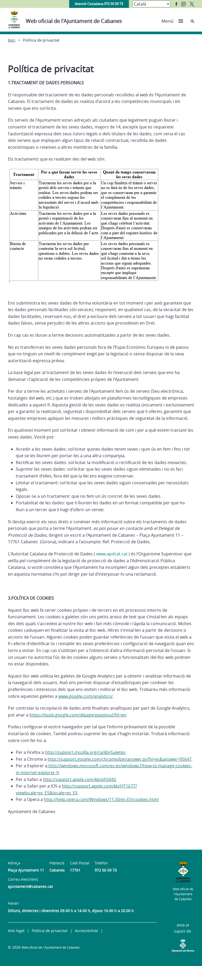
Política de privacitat (50, 930)
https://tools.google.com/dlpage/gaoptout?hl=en (77, 715)
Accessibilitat (86, 930)
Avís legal (16, 930)
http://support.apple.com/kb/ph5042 (79, 779)
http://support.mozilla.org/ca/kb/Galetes (85, 752)
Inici (11, 40)
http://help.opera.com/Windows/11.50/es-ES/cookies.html (101, 799)
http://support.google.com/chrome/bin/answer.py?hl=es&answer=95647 (119, 759)
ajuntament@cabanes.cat (30, 886)
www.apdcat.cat (112, 554)
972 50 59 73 (106, 870)
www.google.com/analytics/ (85, 696)
